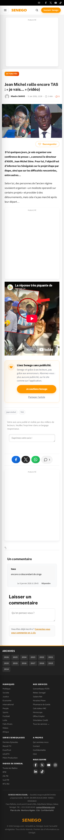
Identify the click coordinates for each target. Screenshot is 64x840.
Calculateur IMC (39, 708)
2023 (33, 657)
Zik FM (5, 776)
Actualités (11, 74)
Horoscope (37, 712)
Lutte (5, 720)
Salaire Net (37, 696)
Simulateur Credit (40, 720)
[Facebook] (46, 3)
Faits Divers (7, 724)
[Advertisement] (32, 42)
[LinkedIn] (35, 771)
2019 (15, 663)
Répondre (46, 583)
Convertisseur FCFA (41, 688)
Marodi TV (7, 746)
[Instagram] (55, 765)
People (6, 708)
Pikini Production (10, 757)
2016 (42, 663)
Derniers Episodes (10, 742)
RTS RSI (6, 783)
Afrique (6, 731)
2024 (24, 657)
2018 (24, 663)
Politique (6, 688)
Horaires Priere (39, 700)
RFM (4, 772)
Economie (7, 700)
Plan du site (15, 810)
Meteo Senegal (39, 692)
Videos (5, 727)
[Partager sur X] (25, 459)
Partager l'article (36, 397)
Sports (5, 712)
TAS (22, 412)
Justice (6, 696)
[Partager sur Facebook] (16, 459)
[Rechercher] (37, 10)
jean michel (11, 412)
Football (6, 716)
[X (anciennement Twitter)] (51, 3)
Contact (36, 746)
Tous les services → (41, 724)
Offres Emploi (38, 716)
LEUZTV (6, 754)
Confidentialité (47, 810)
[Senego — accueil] (19, 10)
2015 (50, 663)
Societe (6, 692)
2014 (6, 669)
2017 (33, 663)
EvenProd (7, 750)
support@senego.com (45, 807)
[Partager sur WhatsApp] (35, 459)
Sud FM (6, 779)
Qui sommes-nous (40, 742)
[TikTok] (60, 3)
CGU (35, 754)
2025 (15, 657)
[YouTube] (55, 3)
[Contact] (39, 2)
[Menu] (5, 10)
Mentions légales (28, 810)
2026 (6, 657)
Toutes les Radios (10, 768)
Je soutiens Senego (36, 389)
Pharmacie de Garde (41, 704)
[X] (42, 765)
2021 (50, 657)
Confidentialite (39, 750)
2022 (42, 657)
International (8, 704)
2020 (6, 663)
